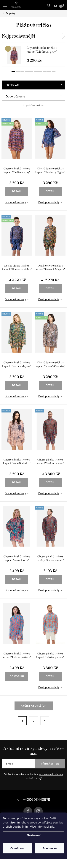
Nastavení (33, 835)
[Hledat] (48, 5)
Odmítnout (17, 848)
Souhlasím (50, 848)
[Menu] (5, 5)
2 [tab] (18, 71)
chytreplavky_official (38, 811)
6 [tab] (36, 71)
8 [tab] (45, 71)
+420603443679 (36, 799)
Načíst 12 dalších (34, 706)
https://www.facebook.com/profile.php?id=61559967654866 (27, 811)
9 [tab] (49, 71)
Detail (16, 191)
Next (63, 36)
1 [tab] (13, 71)
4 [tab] (27, 71)
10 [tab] (53, 71)
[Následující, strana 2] (33, 720)
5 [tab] (31, 71)
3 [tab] (22, 71)
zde (52, 826)
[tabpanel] (33, 55)
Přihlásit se (50, 763)
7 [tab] (40, 71)
